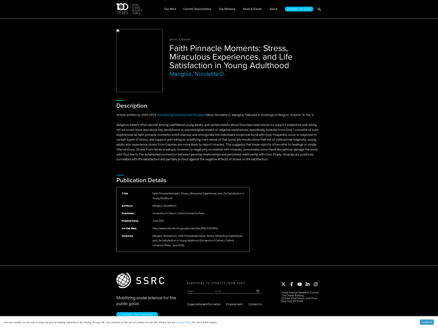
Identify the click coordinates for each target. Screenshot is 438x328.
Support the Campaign (137, 314)
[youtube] (301, 284)
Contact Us (255, 304)
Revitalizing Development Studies (180, 115)
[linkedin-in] (309, 284)
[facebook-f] (293, 284)
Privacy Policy (183, 322)
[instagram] (316, 284)
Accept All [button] (427, 322)
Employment (234, 304)
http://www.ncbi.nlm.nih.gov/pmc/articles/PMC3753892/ (185, 228)
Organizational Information (204, 304)
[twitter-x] (285, 284)
